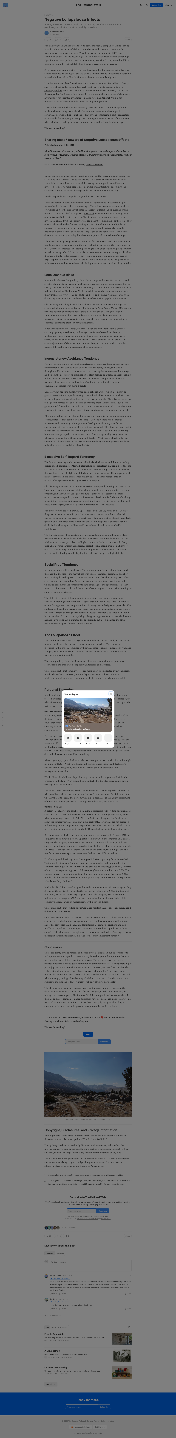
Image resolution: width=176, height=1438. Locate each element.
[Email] (88, 738)
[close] (111, 694)
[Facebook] (78, 738)
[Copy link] (68, 738)
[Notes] (98, 738)
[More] (108, 738)
